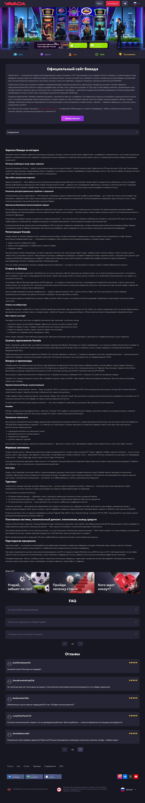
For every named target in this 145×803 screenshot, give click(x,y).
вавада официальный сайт (49, 109)
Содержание (50, 766)
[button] (142, 28)
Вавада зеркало (72, 118)
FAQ (61, 766)
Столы (26, 766)
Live (18, 766)
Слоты (10, 766)
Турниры (37, 766)
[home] (15, 3)
